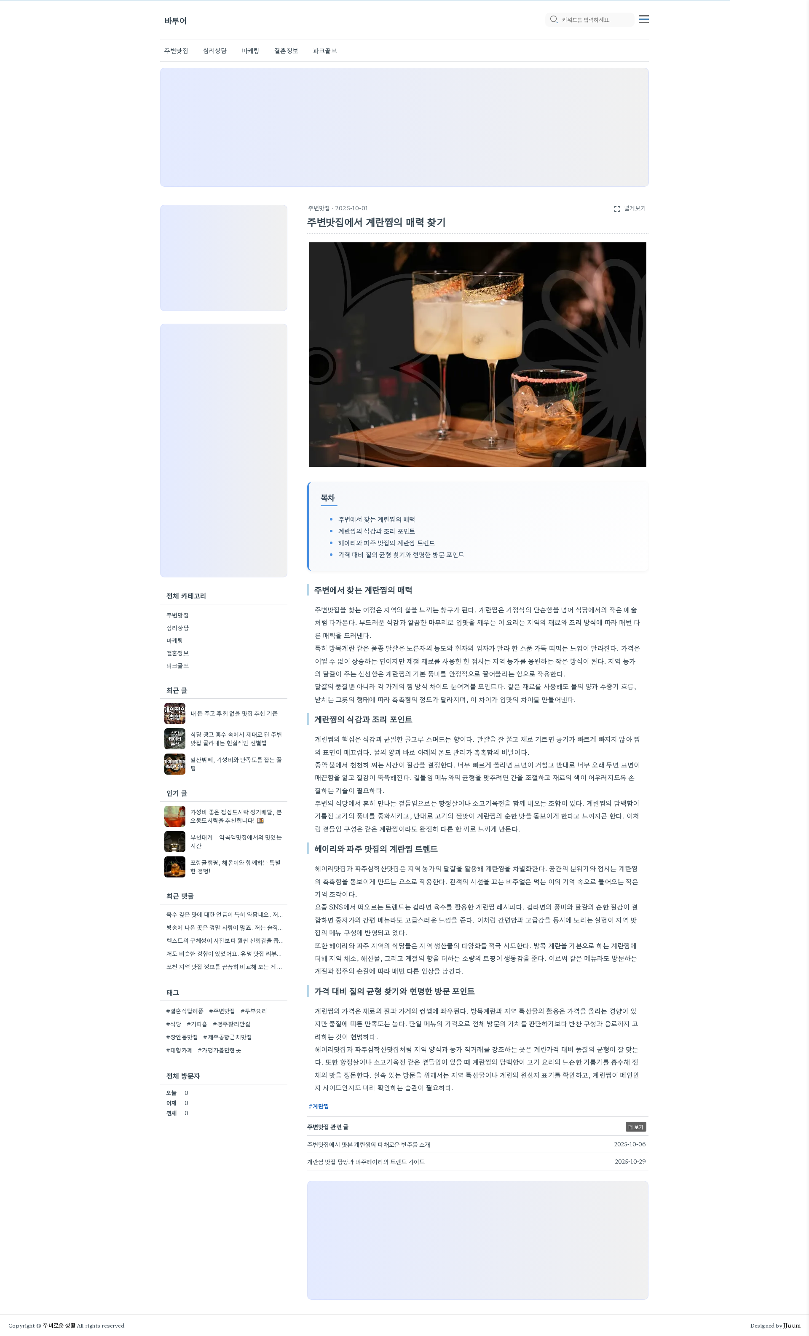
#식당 (174, 1023)
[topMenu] (644, 18)
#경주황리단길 (231, 1023)
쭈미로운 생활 (59, 1325)
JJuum (792, 1325)
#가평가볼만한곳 (219, 1050)
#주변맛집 (222, 1010)
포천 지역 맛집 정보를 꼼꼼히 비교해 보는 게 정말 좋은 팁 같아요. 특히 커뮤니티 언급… (225, 966)
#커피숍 (197, 1023)
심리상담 (215, 50)
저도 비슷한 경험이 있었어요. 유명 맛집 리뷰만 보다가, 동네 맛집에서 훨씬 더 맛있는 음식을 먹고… (225, 953)
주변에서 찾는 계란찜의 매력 (376, 518)
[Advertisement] (404, 127)
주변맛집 (176, 50)
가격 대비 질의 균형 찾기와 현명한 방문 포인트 (401, 554)
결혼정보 (286, 50)
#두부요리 (254, 1010)
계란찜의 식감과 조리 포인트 (376, 530)
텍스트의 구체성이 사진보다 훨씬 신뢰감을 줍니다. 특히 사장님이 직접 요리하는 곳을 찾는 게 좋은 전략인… (225, 940)
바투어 (176, 20)
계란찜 (321, 1106)
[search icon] (553, 20)
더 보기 (636, 1126)
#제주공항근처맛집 (227, 1037)
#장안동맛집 (182, 1037)
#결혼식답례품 (185, 1010)
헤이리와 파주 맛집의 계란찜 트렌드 (386, 542)
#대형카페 (179, 1050)
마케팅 (251, 50)
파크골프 (325, 50)
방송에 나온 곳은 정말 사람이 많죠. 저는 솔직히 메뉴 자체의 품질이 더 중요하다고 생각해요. (225, 927)
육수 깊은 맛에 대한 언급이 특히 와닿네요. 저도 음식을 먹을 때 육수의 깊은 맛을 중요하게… (225, 914)
